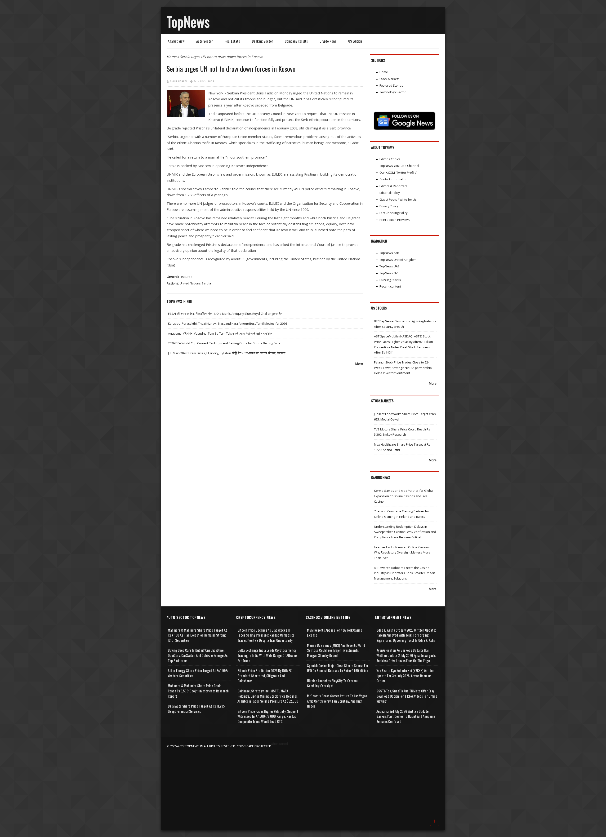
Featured (186, 277)
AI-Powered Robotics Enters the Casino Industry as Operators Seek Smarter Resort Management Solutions (404, 573)
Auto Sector (204, 41)
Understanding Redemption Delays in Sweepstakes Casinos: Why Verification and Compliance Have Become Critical (405, 531)
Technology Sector (392, 92)
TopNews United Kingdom (397, 259)
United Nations (190, 283)
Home (171, 56)
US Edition (355, 41)
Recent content (390, 286)
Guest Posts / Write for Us (398, 199)
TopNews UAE (389, 266)
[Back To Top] (434, 821)
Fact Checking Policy (393, 213)
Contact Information (393, 179)
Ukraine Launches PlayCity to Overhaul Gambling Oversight (333, 683)
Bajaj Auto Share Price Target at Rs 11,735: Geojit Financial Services (196, 709)
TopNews (188, 21)
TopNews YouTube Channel (399, 166)
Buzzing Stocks (390, 280)
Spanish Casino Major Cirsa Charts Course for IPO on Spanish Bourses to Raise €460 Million (337, 668)
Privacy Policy (388, 206)
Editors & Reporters (393, 186)
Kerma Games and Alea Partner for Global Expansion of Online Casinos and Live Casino (403, 495)
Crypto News (328, 41)
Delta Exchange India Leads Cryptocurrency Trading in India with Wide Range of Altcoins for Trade (267, 655)
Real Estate (232, 41)
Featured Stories (391, 85)
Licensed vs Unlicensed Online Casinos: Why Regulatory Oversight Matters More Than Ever (402, 552)
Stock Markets (389, 79)
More (359, 363)
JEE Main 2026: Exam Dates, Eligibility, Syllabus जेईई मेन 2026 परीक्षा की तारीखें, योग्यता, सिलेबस (226, 353)
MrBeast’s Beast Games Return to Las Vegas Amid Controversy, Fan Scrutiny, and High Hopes (337, 701)
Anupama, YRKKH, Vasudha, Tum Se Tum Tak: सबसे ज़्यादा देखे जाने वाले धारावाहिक (220, 333)
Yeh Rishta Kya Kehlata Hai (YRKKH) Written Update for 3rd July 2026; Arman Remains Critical (405, 675)
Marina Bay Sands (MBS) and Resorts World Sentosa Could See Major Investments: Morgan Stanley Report (336, 650)
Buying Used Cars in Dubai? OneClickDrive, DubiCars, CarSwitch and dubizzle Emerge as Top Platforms (197, 655)
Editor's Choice (390, 159)
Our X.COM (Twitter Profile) (398, 172)
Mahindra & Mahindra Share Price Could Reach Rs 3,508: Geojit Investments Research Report (198, 690)
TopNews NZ (388, 273)
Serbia (206, 283)
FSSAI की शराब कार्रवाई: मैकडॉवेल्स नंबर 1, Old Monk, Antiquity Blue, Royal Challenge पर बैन (225, 313)
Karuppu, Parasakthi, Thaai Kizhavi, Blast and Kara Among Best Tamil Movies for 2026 (227, 323)
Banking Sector (262, 41)
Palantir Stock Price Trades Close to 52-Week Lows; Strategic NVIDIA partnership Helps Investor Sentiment (403, 367)
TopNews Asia (389, 253)
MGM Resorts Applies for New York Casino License (334, 633)
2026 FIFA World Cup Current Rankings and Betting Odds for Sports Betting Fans (224, 343)
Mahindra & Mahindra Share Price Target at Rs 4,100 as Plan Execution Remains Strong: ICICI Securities (197, 635)
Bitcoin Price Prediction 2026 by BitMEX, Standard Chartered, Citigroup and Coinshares (264, 675)
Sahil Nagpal (179, 81)
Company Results (296, 41)
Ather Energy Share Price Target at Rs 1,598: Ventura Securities (198, 673)
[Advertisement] (303, 782)
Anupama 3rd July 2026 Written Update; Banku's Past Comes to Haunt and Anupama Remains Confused (405, 716)
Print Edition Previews (394, 219)
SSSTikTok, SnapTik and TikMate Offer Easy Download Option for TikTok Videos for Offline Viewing (406, 696)
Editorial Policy (389, 192)
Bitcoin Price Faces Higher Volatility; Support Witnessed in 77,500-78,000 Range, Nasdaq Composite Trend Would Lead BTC (267, 716)
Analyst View (176, 41)
